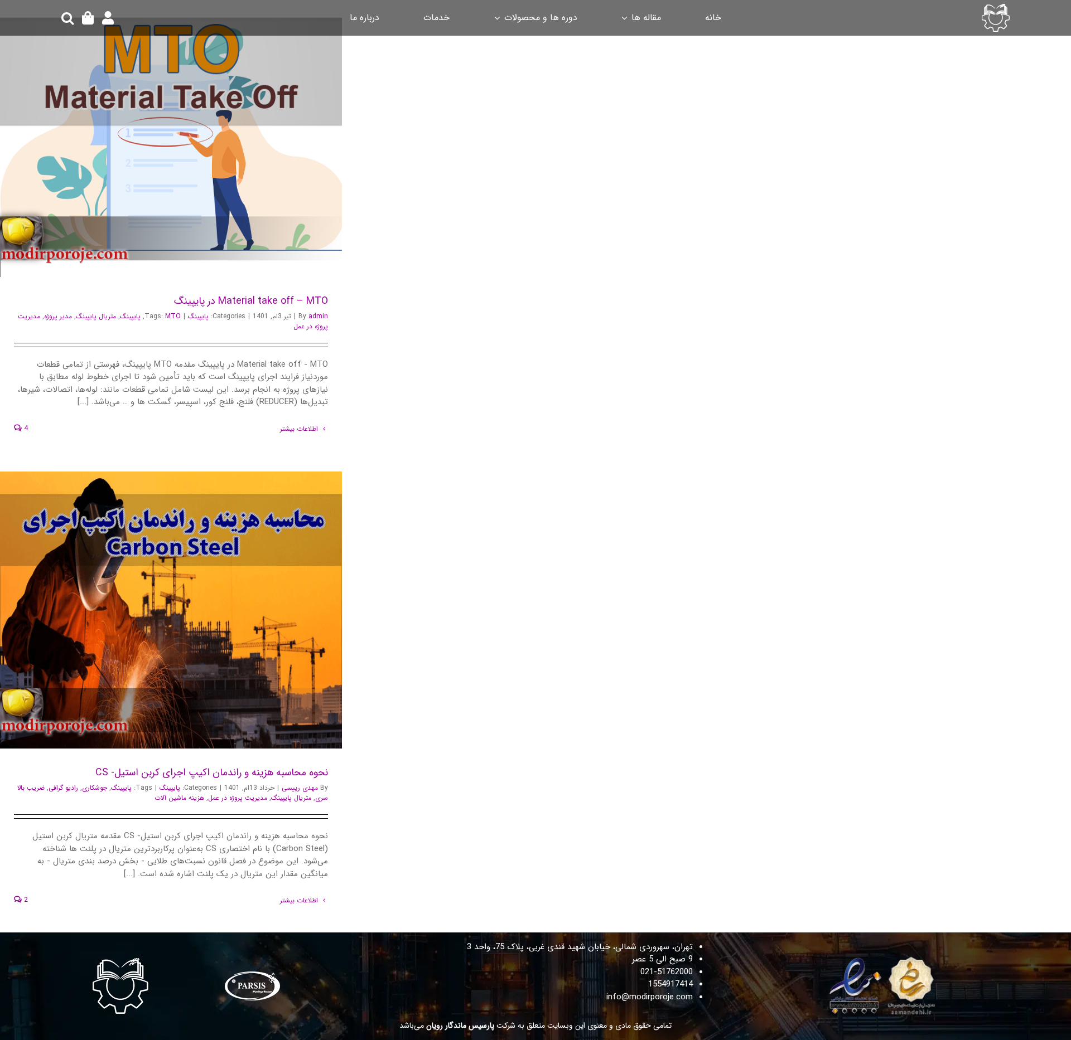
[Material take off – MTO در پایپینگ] (171, 138)
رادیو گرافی (63, 788)
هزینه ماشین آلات (179, 798)
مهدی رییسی (300, 788)
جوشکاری (94, 788)
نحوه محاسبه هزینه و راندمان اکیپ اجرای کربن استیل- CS (185, 610)
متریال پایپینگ (96, 316)
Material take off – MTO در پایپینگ (185, 138)
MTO (173, 316)
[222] (884, 959)
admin (318, 316)
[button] (67, 18)
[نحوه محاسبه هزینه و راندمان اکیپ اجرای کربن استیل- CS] (171, 610)
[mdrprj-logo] (996, 7)
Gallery (156, 138)
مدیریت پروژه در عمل (237, 798)
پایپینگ (198, 316)
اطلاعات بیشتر (300, 429)
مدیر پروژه (58, 316)
